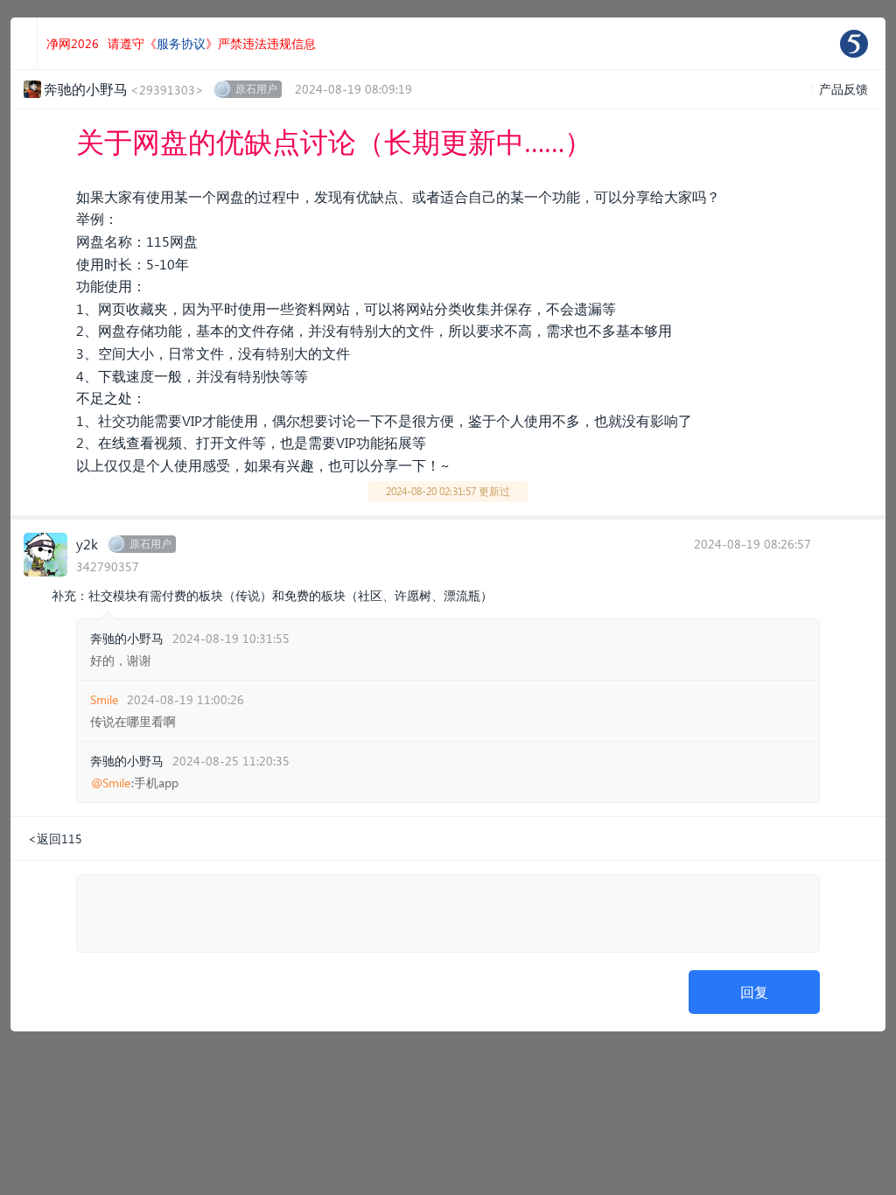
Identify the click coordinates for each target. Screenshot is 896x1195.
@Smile (110, 783)
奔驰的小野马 (127, 638)
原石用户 (256, 88)
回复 (754, 991)
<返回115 (55, 838)
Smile (104, 699)
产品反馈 (843, 88)
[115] (854, 44)
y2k (87, 544)
